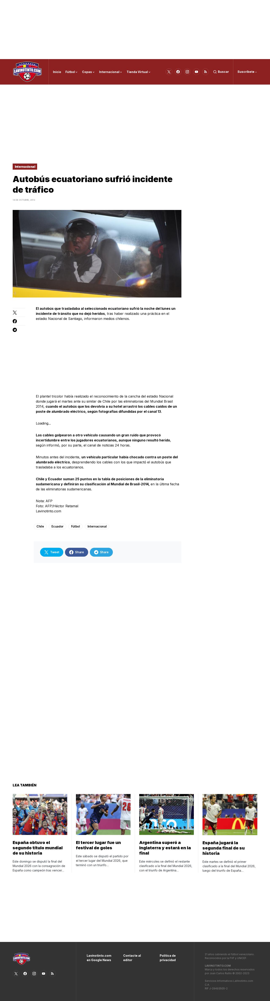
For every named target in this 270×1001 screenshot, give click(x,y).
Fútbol (75, 526)
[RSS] (205, 72)
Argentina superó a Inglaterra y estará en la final (165, 848)
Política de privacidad (168, 958)
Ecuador (57, 526)
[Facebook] (178, 72)
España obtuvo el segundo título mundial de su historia (38, 848)
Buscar (223, 71)
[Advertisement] (135, 29)
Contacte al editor (132, 958)
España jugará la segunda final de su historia (223, 848)
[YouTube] (196, 72)
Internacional (25, 166)
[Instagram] (187, 72)
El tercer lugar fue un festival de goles (98, 845)
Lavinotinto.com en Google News (99, 958)
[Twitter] (169, 72)
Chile (40, 526)
